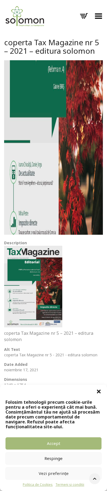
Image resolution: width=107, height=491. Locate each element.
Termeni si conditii (69, 484)
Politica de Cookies (38, 484)
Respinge (53, 458)
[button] (99, 391)
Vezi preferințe (54, 473)
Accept (53, 443)
